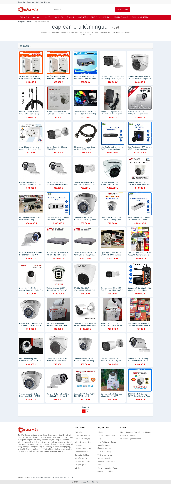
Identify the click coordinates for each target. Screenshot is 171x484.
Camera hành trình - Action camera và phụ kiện (107, 469)
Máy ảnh (36, 17)
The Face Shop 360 (43, 477)
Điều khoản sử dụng (82, 439)
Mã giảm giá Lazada (82, 461)
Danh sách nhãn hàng (83, 448)
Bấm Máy (95, 482)
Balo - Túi (59, 17)
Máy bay (106, 17)
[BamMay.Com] (28, 9)
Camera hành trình (140, 17)
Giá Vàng (55, 477)
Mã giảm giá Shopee (82, 465)
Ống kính (71, 17)
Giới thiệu (39, 2)
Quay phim (95, 17)
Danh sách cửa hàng (83, 452)
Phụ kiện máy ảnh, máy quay (106, 437)
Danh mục (30, 2)
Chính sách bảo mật (82, 435)
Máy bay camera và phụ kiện (106, 463)
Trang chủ (21, 2)
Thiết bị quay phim (104, 455)
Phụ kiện (47, 17)
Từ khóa (29, 22)
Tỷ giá (32, 477)
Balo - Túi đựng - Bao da (106, 442)
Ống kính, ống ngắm (105, 448)
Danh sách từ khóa (82, 455)
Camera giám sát (121, 17)
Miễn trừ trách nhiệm (83, 442)
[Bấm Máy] (29, 430)
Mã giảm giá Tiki (81, 458)
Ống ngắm (82, 17)
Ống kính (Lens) (103, 445)
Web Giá (63, 477)
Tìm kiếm (123, 9)
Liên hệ (47, 2)
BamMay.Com (84, 482)
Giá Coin (70, 477)
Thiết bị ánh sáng (104, 452)
